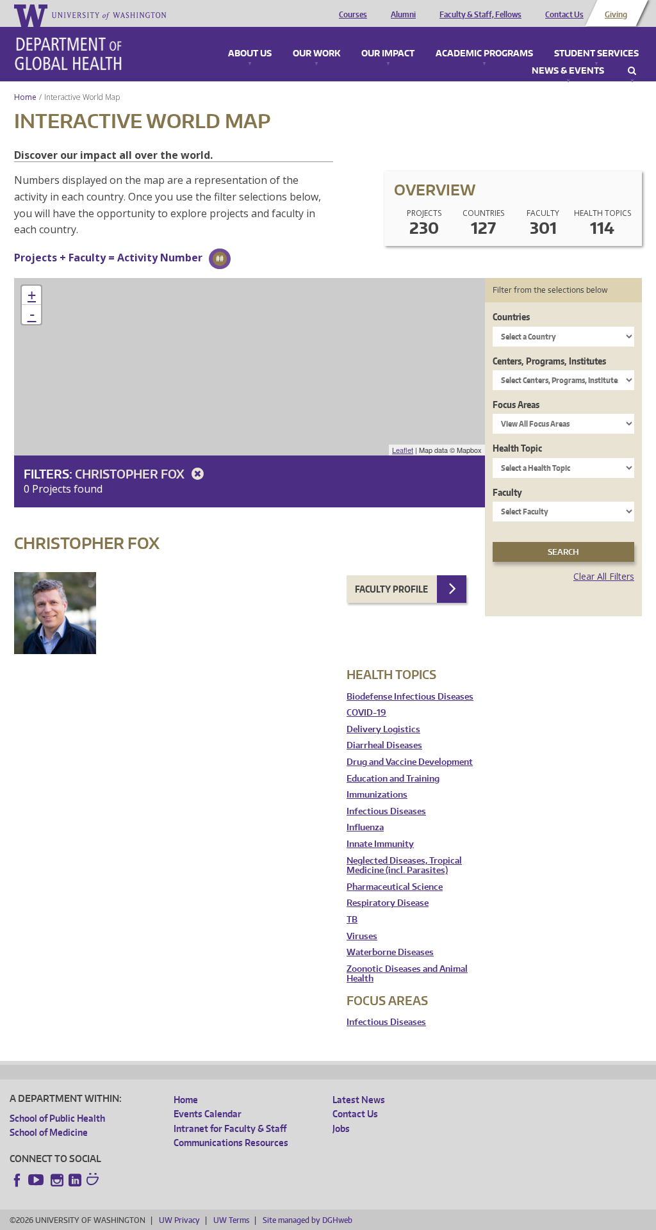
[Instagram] (57, 1180)
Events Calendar (208, 1113)
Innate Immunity (380, 844)
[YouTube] (37, 1180)
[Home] (68, 54)
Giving (616, 15)
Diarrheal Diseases (384, 745)
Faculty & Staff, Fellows (480, 15)
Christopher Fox (131, 473)
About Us (250, 53)
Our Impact (387, 53)
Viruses (362, 936)
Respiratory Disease (388, 903)
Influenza (365, 827)
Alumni (403, 15)
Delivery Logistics (383, 729)
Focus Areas (516, 404)
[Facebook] (17, 1180)
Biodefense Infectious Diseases (410, 696)
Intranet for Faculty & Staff (230, 1128)
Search (632, 71)
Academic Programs (484, 53)
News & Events (568, 71)
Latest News (358, 1099)
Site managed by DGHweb (307, 1220)
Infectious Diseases (386, 811)
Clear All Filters (603, 576)
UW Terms (231, 1220)
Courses (353, 15)
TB (352, 919)
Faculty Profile (391, 589)
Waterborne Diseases (390, 952)
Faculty (507, 492)
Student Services (596, 53)
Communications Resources (231, 1142)
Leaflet (402, 450)
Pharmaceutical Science (395, 887)
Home (25, 97)
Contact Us (564, 15)
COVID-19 (366, 713)
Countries (511, 316)
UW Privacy (179, 1220)
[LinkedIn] (75, 1180)
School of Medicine (49, 1132)
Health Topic (517, 448)
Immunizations (377, 795)
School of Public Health (57, 1118)
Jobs (341, 1128)
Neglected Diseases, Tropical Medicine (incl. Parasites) (404, 866)
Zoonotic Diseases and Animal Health (407, 974)
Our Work (316, 53)
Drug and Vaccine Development (410, 762)
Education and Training (393, 778)
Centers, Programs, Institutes (549, 361)
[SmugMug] (94, 1180)
